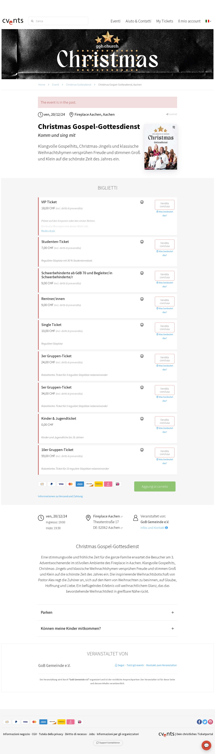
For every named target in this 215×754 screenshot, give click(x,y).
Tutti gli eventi (135, 665)
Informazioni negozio (16, 734)
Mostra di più (48, 231)
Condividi (172, 114)
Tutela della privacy (51, 734)
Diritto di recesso (76, 734)
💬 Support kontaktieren (108, 743)
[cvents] (13, 21)
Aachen (114, 527)
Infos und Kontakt (153, 528)
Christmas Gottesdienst (78, 84)
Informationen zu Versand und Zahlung (60, 496)
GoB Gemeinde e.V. (54, 665)
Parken (46, 612)
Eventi (55, 84)
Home (41, 84)
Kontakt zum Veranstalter (161, 665)
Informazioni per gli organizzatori (118, 734)
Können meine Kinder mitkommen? (71, 628)
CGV (34, 734)
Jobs (92, 734)
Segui (120, 665)
